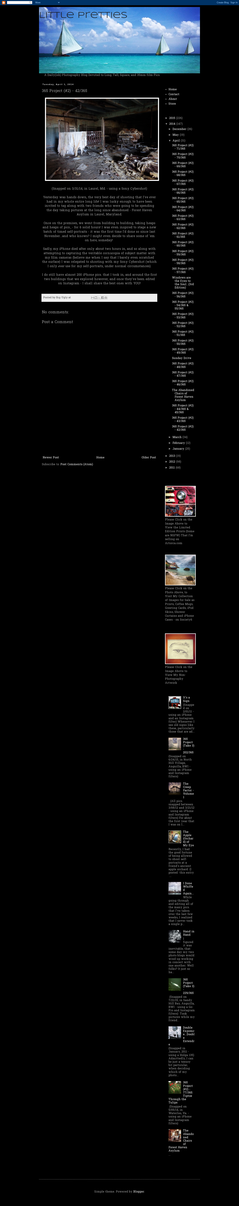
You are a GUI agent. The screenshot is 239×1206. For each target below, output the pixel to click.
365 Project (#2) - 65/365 (183, 200)
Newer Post (51, 458)
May (176, 135)
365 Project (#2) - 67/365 (183, 182)
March (177, 437)
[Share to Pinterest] (106, 297)
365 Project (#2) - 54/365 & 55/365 (183, 305)
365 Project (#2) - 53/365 (183, 316)
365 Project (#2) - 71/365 (183, 147)
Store (172, 104)
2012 (172, 462)
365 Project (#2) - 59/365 (183, 253)
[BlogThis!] (96, 297)
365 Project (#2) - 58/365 (183, 262)
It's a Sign (186, 699)
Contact (173, 94)
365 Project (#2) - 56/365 (183, 295)
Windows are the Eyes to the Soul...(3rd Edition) (183, 283)
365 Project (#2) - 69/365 (183, 165)
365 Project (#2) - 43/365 (183, 419)
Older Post (149, 458)
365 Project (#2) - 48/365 (183, 365)
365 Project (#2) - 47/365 (183, 374)
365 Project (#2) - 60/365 (183, 244)
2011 (172, 468)
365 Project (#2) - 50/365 (183, 342)
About (172, 99)
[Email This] (92, 297)
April (177, 141)
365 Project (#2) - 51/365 (183, 333)
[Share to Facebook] (102, 297)
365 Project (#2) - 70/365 (183, 156)
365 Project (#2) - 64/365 (183, 209)
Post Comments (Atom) (76, 464)
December (180, 129)
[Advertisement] (99, 428)
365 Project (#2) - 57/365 (183, 270)
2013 (172, 456)
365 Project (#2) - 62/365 (183, 226)
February (179, 443)
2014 (172, 124)
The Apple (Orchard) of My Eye (188, 839)
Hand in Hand (188, 933)
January (179, 449)
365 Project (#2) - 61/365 (183, 235)
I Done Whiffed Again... (188, 888)
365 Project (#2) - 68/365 (183, 173)
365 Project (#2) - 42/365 (183, 428)
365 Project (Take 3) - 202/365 (188, 746)
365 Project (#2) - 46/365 (183, 383)
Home (100, 458)
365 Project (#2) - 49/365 (183, 351)
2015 (172, 118)
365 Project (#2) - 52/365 (183, 325)
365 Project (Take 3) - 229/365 (188, 986)
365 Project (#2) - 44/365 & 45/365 (183, 409)
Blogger (138, 1192)
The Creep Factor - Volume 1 (188, 791)
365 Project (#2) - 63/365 (183, 217)
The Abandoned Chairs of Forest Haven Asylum (183, 395)
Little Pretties (83, 15)
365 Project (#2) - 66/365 (183, 191)
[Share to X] (99, 297)
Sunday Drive (181, 358)
